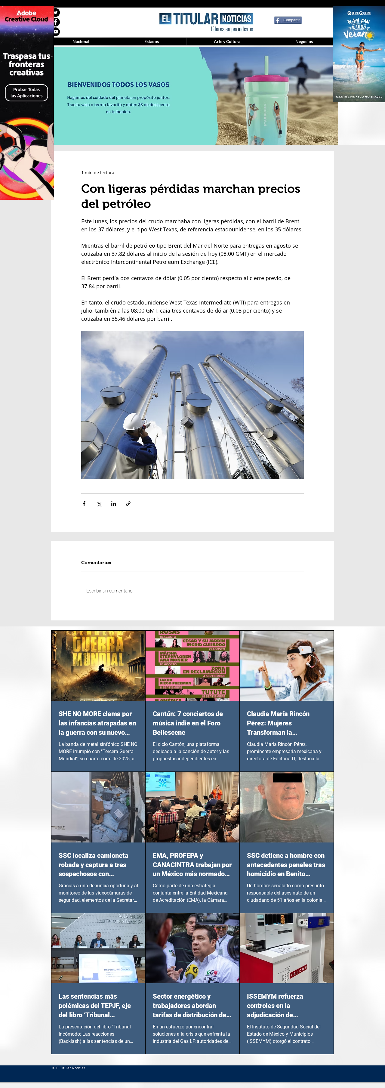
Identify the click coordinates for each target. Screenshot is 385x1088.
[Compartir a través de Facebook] (84, 503)
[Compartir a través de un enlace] (128, 503)
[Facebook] (55, 22)
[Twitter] (55, 12)
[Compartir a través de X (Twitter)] (99, 503)
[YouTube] (55, 31)
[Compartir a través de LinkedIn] (113, 503)
